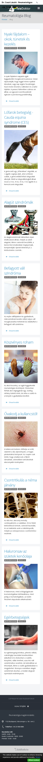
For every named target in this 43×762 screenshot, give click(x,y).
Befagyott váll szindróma (14, 271)
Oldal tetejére (20, 706)
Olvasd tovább (13, 101)
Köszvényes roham (18, 342)
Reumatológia (11, 48)
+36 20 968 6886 (9, 7)
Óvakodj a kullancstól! (20, 413)
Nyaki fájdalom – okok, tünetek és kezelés (17, 39)
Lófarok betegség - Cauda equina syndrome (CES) (18, 117)
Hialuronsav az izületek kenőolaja (18, 554)
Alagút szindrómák (18, 202)
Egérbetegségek (16, 617)
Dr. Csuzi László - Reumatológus (17, 2)
